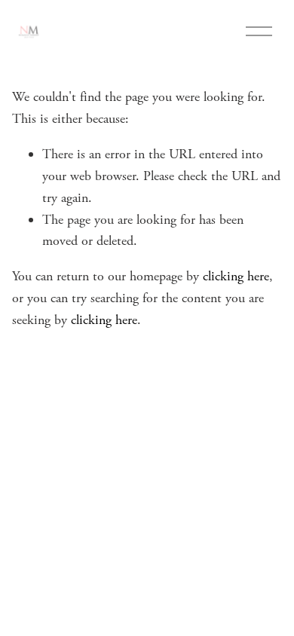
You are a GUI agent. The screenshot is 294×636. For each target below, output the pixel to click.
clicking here (236, 276)
